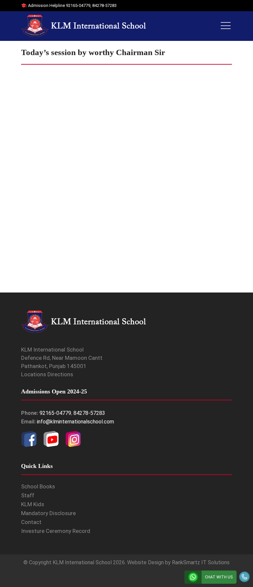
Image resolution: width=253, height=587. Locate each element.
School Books (38, 486)
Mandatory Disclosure (48, 513)
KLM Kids (32, 504)
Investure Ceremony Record (55, 531)
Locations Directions (47, 374)
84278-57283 (104, 5)
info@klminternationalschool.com (75, 421)
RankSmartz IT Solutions (201, 562)
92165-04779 (78, 5)
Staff (27, 495)
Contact (31, 522)
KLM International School (82, 562)
